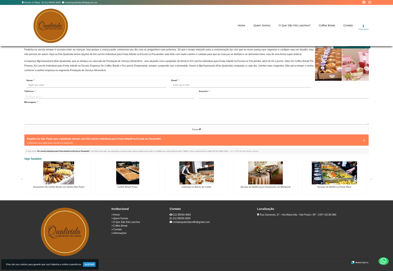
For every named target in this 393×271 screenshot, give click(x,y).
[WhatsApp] (382, 261)
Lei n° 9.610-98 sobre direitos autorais (244, 151)
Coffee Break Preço (128, 187)
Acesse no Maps (32, 2)
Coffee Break (327, 25)
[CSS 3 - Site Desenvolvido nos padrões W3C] (335, 263)
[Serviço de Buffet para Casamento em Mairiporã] (265, 172)
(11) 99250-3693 (52, 2)
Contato (348, 25)
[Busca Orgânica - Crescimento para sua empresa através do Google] (359, 262)
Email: (175, 80)
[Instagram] (369, 2)
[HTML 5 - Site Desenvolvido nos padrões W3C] (324, 263)
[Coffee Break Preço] (128, 172)
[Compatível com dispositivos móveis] (345, 263)
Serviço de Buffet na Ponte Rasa (334, 187)
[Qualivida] (65, 231)
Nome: (31, 80)
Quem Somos (261, 25)
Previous (21, 178)
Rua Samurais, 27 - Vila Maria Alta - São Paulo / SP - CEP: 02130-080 (298, 214)
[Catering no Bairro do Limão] (197, 172)
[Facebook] (363, 2)
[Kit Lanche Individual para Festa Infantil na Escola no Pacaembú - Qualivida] (51, 25)
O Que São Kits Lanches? (295, 25)
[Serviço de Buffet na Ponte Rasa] (334, 172)
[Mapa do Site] (316, 263)
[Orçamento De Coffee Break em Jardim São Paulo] (59, 172)
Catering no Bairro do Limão (196, 187)
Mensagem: (31, 102)
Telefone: (29, 91)
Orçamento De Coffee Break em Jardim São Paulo (59, 187)
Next (371, 178)
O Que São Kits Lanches (126, 222)
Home (241, 25)
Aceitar (89, 264)
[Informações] (363, 26)
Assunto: (204, 91)
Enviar (195, 129)
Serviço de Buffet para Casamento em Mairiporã (265, 187)
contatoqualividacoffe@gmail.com (81, 2)
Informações (119, 233)
